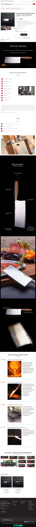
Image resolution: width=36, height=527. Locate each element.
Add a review (28, 16)
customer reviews (22, 16)
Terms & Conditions (31, 509)
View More (18, 470)
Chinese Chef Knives (21, 31)
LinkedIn (19, 38)
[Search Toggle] (30, 4)
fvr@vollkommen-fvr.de (4, 508)
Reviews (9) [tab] (8, 39)
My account (30, 506)
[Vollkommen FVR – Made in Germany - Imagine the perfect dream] (7, 4)
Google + (21, 38)
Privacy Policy (30, 507)
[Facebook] (31, 1)
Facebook (16, 38)
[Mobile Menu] (34, 4)
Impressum (30, 508)
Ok (14, 525)
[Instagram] (34, 1)
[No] (34, 524)
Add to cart (24, 34)
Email (22, 38)
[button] (1, 19)
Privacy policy (20, 525)
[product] (6, 481)
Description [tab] (3, 39)
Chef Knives (25, 31)
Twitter (17, 38)
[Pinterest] (33, 1)
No (16, 525)
